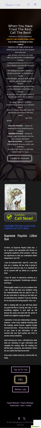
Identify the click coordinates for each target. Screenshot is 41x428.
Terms (22, 405)
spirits (16, 325)
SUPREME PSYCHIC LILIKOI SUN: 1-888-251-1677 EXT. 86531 (20, 227)
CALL (20, 379)
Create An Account (19, 158)
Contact (28, 405)
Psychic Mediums (13, 403)
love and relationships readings (25, 320)
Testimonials (14, 405)
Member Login (20, 389)
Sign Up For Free (20, 369)
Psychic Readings (27, 403)
